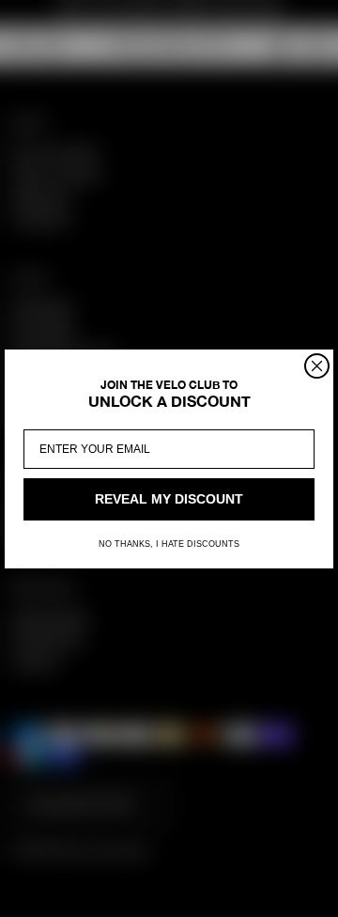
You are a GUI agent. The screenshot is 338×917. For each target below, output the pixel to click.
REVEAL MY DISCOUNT (169, 498)
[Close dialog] (317, 366)
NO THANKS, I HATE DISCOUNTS (169, 544)
